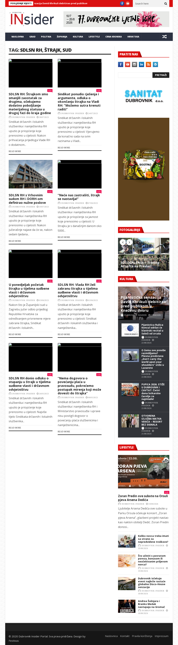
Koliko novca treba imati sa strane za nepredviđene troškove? (153, 538)
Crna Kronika (113, 36)
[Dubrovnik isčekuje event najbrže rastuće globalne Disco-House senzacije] (126, 583)
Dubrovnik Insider (23, 117)
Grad (32, 36)
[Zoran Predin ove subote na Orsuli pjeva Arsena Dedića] (143, 471)
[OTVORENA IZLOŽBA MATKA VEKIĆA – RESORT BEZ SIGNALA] (130, 420)
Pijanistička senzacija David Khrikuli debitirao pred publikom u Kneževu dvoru (49, 3)
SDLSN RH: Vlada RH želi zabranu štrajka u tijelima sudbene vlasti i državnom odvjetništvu (78, 290)
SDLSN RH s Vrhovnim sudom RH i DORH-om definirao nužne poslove (27, 199)
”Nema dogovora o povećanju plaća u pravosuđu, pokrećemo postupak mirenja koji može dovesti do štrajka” (79, 385)
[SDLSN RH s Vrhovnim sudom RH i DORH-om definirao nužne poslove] (30, 174)
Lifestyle (94, 36)
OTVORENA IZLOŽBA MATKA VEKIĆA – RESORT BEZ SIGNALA (151, 420)
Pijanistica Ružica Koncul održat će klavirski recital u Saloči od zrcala (152, 329)
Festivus (14, 640)
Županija (62, 36)
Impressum (161, 636)
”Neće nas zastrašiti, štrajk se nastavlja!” (79, 197)
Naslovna (17, 36)
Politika (46, 36)
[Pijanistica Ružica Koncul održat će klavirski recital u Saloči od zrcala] (130, 330)
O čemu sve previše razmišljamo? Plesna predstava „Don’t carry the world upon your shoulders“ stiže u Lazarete (153, 359)
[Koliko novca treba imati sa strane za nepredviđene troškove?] (126, 541)
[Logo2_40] (143, 110)
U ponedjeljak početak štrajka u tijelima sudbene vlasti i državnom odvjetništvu (29, 290)
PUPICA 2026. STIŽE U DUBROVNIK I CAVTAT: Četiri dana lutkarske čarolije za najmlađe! (153, 392)
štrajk (52, 50)
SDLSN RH (31, 50)
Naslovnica (111, 636)
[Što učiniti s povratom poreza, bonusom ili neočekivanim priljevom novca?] (126, 560)
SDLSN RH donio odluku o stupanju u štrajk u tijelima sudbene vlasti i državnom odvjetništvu (30, 384)
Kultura (78, 36)
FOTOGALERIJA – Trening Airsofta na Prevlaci (140, 264)
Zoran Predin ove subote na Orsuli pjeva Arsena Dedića (143, 498)
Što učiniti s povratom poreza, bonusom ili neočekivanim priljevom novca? (153, 560)
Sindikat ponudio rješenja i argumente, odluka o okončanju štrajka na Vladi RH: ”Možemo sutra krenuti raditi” (79, 101)
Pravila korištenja (142, 636)
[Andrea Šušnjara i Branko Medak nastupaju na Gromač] (126, 606)
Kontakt (125, 636)
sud (67, 50)
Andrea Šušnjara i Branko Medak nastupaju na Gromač (151, 604)
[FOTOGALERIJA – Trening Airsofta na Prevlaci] (143, 254)
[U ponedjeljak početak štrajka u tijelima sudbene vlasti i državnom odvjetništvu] (30, 264)
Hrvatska (133, 36)
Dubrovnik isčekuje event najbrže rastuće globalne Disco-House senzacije (151, 583)
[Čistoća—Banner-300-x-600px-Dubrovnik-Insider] (143, 219)
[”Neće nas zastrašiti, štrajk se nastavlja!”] (80, 174)
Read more (15, 151)
